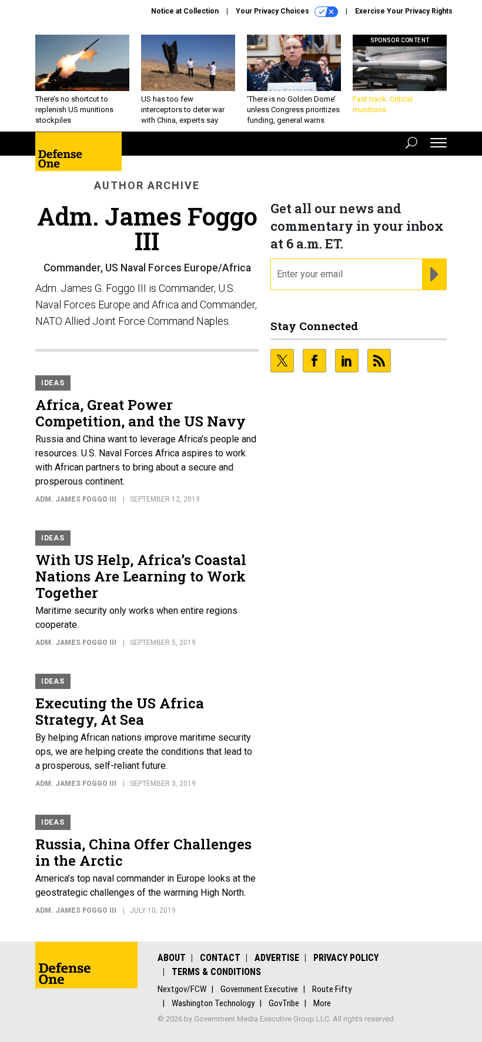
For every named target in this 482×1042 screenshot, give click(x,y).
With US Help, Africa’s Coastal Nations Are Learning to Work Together (140, 576)
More (322, 1003)
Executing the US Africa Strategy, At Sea (119, 711)
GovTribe (284, 1003)
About (172, 957)
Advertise (277, 957)
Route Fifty (332, 989)
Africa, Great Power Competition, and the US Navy (140, 413)
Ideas (53, 383)
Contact (220, 957)
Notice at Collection (185, 11)
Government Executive (259, 989)
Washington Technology (213, 1003)
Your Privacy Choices (273, 11)
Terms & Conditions (216, 971)
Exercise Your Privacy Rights (404, 11)
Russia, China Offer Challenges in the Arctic (143, 852)
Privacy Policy (346, 957)
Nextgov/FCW (182, 989)
